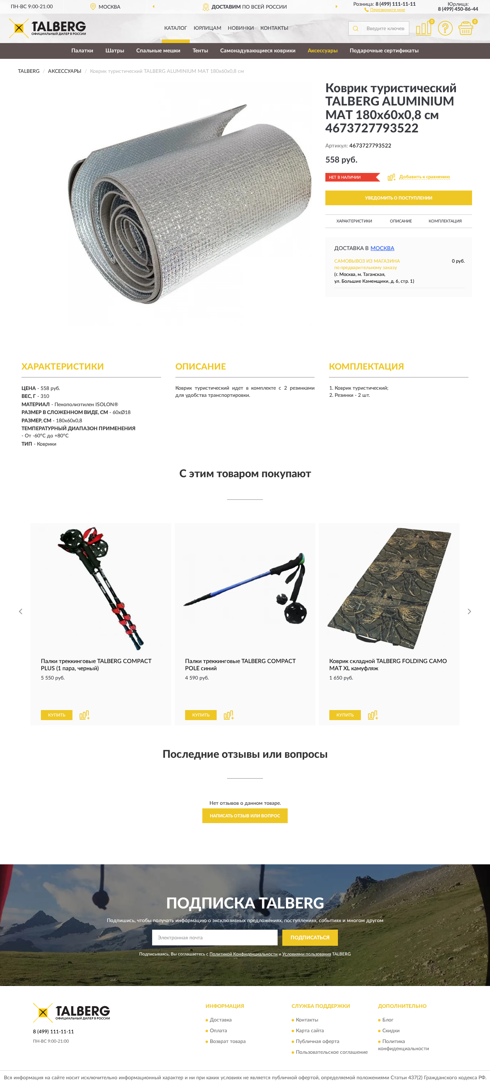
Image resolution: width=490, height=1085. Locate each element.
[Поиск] (355, 28)
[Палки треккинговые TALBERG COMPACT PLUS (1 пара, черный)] (101, 588)
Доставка (221, 1020)
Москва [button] (382, 248)
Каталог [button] (175, 28)
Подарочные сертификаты (384, 50)
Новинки (241, 28)
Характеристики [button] (354, 221)
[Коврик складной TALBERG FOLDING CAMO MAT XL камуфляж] (389, 588)
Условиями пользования (306, 954)
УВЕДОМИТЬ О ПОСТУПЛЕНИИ (398, 198)
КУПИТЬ (56, 715)
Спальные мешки (158, 50)
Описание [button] (401, 221)
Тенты (200, 50)
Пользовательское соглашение (332, 1052)
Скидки (391, 1031)
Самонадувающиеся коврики (258, 50)
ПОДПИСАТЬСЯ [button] (310, 937)
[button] (384, 9)
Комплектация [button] (445, 221)
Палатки (82, 50)
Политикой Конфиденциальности (243, 954)
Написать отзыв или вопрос (245, 816)
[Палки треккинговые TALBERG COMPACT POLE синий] (245, 588)
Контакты (274, 28)
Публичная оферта (317, 1041)
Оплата (218, 1031)
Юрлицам (207, 28)
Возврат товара (228, 1041)
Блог (388, 1020)
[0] (465, 28)
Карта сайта (310, 1031)
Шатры (114, 50)
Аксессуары (323, 50)
